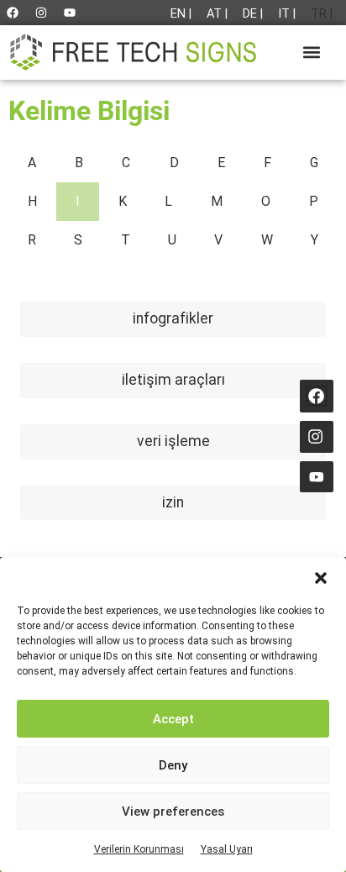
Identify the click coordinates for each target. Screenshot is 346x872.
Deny (173, 765)
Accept (173, 719)
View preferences (173, 811)
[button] (320, 578)
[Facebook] (12, 12)
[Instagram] (41, 12)
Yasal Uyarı (227, 849)
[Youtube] (70, 12)
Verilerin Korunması (139, 849)
